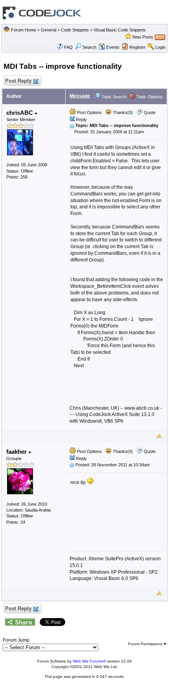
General (48, 30)
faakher (17, 451)
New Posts (142, 37)
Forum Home (23, 30)
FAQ (68, 47)
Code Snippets (75, 30)
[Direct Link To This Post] (72, 125)
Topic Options (149, 96)
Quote (150, 112)
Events (112, 47)
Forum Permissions (145, 644)
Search (89, 47)
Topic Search (113, 96)
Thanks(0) (122, 112)
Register (137, 47)
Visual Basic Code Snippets (120, 30)
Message (80, 96)
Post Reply (18, 81)
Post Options (89, 112)
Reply (81, 119)
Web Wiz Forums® (89, 661)
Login (160, 47)
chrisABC (20, 112)
